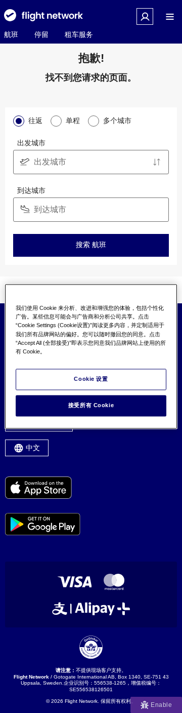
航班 (11, 34)
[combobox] (91, 162)
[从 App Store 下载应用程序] (42, 489)
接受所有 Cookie (91, 406)
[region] (91, 356)
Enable (161, 704)
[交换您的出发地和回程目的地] (157, 162)
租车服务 (79, 34)
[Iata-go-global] (91, 647)
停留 (41, 34)
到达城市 (31, 190)
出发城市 (31, 143)
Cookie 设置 (91, 379)
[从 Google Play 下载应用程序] (42, 525)
